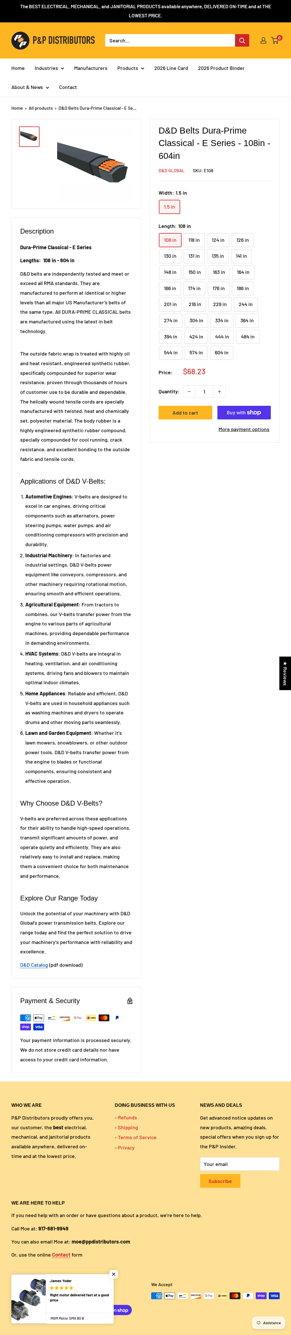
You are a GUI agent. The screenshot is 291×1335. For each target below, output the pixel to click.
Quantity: (169, 391)
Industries (46, 68)
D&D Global (172, 170)
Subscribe (220, 1181)
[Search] (242, 40)
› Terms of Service (136, 1137)
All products (41, 108)
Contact (68, 87)
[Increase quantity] (219, 392)
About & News (27, 87)
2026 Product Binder (221, 68)
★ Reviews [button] (285, 673)
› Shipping (126, 1127)
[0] (274, 40)
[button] (113, 1274)
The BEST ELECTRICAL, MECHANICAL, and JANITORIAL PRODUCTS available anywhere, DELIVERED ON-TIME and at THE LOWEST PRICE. (145, 10)
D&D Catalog (34, 965)
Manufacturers (90, 68)
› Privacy (125, 1147)
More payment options (244, 429)
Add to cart (185, 412)
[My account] (263, 40)
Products (127, 68)
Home (18, 68)
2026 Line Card (171, 68)
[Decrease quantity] (189, 392)
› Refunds (126, 1117)
